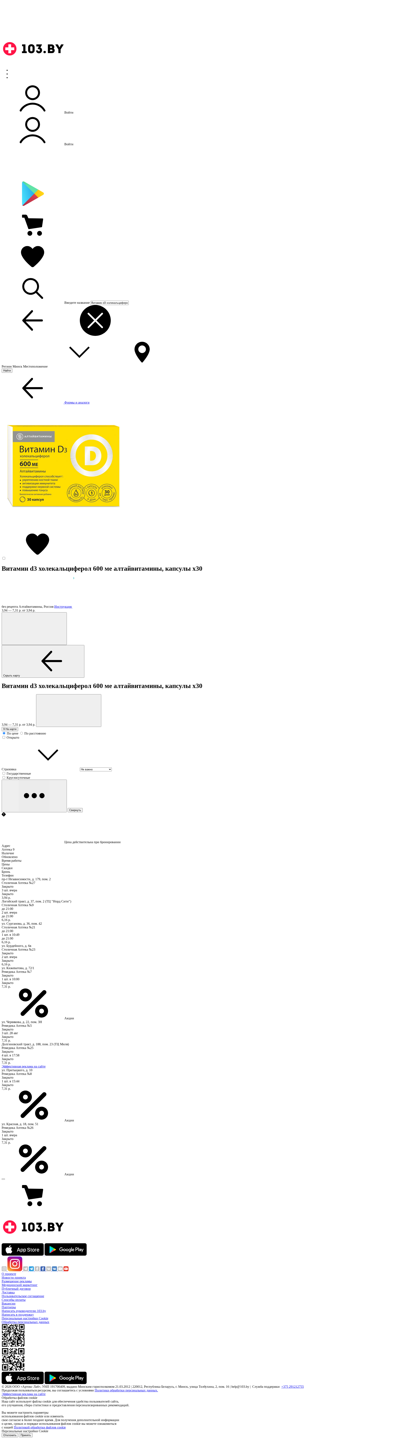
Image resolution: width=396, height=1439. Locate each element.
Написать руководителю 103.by (24, 1311)
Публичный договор (16, 1288)
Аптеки (15, 74)
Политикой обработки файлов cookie (40, 1427)
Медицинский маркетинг (20, 1285)
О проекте (9, 1274)
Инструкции (19, 77)
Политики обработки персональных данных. (126, 1390)
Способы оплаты (14, 1300)
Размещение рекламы (17, 1281)
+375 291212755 (292, 1386)
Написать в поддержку (18, 1314)
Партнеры (9, 1307)
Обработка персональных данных (25, 1322)
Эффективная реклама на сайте (24, 1066)
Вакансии (8, 1303)
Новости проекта (14, 1277)
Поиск (14, 70)
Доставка (8, 1292)
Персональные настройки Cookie (25, 1318)
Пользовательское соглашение (23, 1296)
